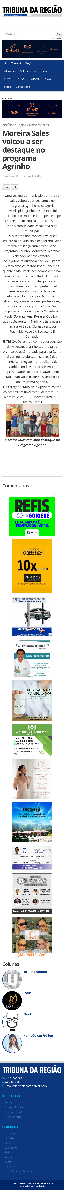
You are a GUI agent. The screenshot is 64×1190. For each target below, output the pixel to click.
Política (34, 79)
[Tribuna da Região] (32, 10)
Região (29, 63)
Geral (7, 79)
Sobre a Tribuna (14, 1107)
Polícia (47, 79)
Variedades (23, 87)
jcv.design (40, 1186)
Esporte (45, 71)
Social (7, 87)
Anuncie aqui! (13, 1112)
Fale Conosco (13, 1117)
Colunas (20, 79)
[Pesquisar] (59, 33)
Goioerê (16, 63)
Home (8, 1103)
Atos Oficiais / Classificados (20, 71)
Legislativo (11, 1148)
